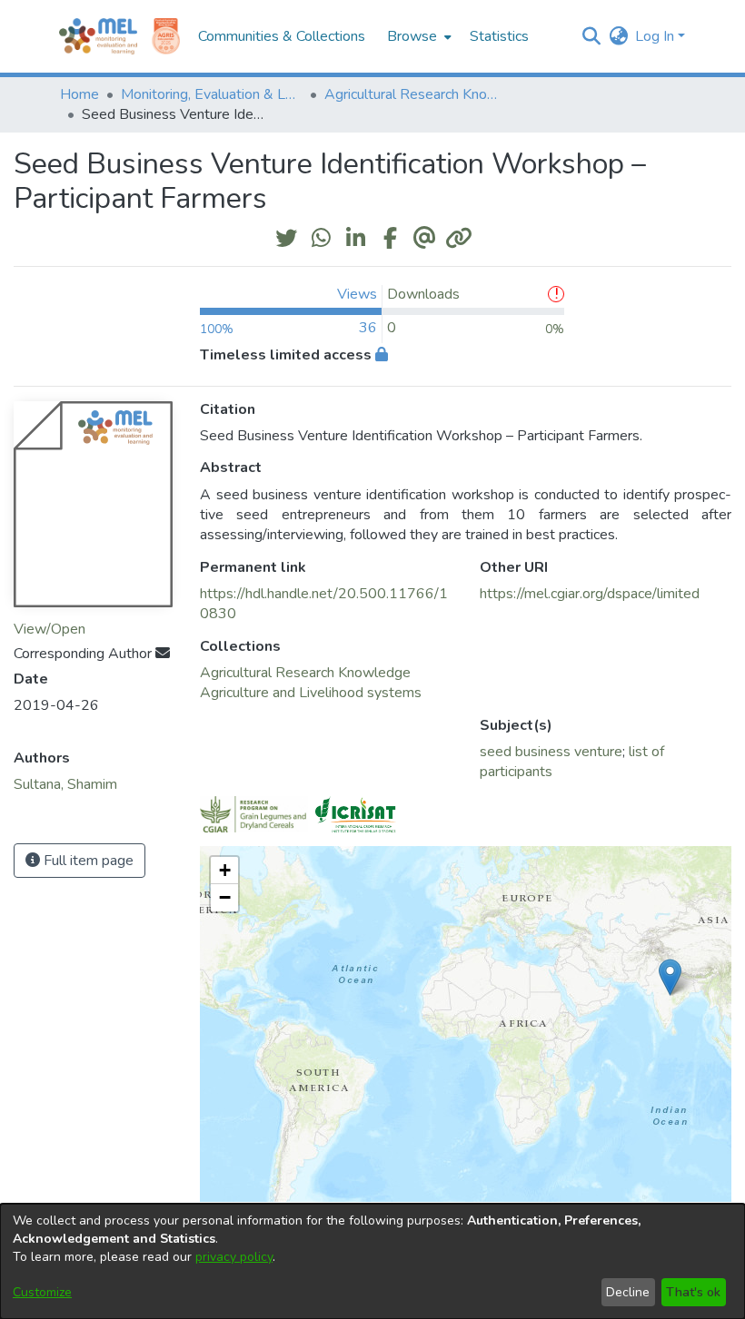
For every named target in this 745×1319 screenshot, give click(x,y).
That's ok (693, 1292)
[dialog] (372, 1261)
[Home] (98, 36)
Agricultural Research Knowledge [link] (415, 94)
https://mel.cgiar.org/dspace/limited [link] (590, 594)
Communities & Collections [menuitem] (281, 36)
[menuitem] (417, 36)
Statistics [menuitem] (499, 36)
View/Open (49, 629)
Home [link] (79, 94)
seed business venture (551, 752)
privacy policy (234, 1256)
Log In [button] (656, 36)
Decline (628, 1292)
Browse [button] (412, 36)
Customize (42, 1292)
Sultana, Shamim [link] (65, 784)
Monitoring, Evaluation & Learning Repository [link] (212, 94)
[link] (305, 673)
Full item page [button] (87, 861)
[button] (591, 36)
